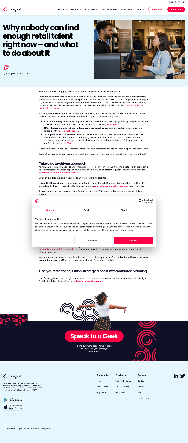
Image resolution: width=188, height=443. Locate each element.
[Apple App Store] (13, 407)
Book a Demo (176, 9)
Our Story (141, 381)
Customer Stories (109, 9)
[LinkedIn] (176, 377)
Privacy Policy (143, 398)
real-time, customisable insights (110, 186)
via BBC (67, 143)
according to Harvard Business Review (58, 172)
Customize (92, 240)
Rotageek (10, 73)
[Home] (12, 10)
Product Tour (157, 9)
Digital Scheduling (123, 381)
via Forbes (112, 124)
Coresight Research (69, 131)
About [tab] (124, 210)
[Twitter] (182, 377)
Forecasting (120, 392)
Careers (141, 387)
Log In (99, 381)
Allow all (133, 240)
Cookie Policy (34, 429)
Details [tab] (87, 210)
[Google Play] (13, 400)
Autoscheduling (122, 387)
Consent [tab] (50, 210)
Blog (139, 392)
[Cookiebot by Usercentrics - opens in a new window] (141, 201)
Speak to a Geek (94, 336)
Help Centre (102, 392)
